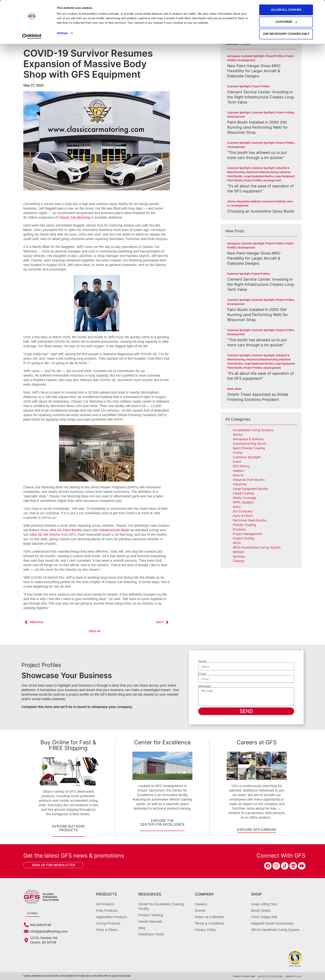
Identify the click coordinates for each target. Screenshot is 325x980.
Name (202, 661)
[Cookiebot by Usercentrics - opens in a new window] (31, 36)
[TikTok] (285, 866)
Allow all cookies (286, 9)
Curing (237, 452)
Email (202, 673)
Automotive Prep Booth (249, 443)
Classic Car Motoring (74, 217)
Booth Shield (260, 910)
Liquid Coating (243, 493)
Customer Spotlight (247, 457)
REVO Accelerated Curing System (257, 547)
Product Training (150, 915)
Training (238, 561)
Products (239, 529)
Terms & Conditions (209, 923)
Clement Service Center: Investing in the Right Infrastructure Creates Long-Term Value (261, 97)
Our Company (243, 511)
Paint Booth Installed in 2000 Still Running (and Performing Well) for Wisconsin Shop (257, 127)
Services (239, 556)
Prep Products (107, 910)
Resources (149, 894)
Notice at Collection (209, 917)
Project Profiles (244, 538)
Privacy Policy (205, 930)
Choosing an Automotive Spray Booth (260, 211)
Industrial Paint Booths (249, 480)
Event (237, 461)
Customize (284, 21)
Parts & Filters (243, 516)
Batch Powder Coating (249, 448)
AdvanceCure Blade (114, 530)
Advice (238, 434)
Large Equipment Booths (250, 489)
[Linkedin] (293, 866)
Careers (201, 904)
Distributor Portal (151, 934)
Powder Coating (244, 525)
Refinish (238, 552)
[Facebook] (268, 866)
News (237, 507)
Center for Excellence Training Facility (161, 906)
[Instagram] (276, 866)
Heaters (238, 471)
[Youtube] (301, 866)
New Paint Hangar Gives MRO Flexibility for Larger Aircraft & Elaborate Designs (253, 71)
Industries (240, 484)
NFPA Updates (243, 502)
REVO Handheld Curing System (275, 930)
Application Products (111, 917)
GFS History (241, 466)
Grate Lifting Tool (264, 904)
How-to (238, 475)
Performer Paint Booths (249, 520)
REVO (237, 543)
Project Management (247, 534)
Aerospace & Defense (248, 439)
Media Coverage (244, 498)
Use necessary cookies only (286, 33)
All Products (105, 904)
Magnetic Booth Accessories (272, 923)
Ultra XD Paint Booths (65, 530)
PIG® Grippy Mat (264, 917)
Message (204, 686)
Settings (62, 33)
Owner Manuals (150, 921)
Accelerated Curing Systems (253, 430)
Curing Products (108, 923)
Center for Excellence (162, 742)
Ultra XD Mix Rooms (45, 534)
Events (200, 910)
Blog (141, 928)
